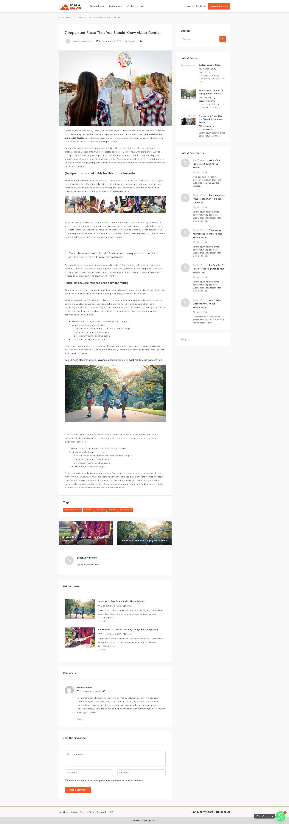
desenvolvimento (83, 41)
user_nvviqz (204, 72)
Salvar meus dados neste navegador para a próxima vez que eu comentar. (105, 780)
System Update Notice (210, 65)
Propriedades (97, 6)
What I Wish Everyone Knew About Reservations (207, 304)
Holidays (100, 509)
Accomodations (73, 509)
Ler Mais (102, 621)
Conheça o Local (135, 6)
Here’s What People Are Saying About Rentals (211, 92)
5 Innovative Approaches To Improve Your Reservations (207, 234)
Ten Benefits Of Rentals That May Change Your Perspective (208, 269)
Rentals (69, 17)
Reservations (125, 509)
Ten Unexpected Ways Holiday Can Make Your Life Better (209, 199)
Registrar (201, 6)
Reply (80, 719)
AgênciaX (151, 820)
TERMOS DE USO (223, 812)
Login (187, 6)
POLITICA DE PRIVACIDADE (202, 812)
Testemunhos (115, 6)
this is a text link (88, 141)
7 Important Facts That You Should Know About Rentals (211, 119)
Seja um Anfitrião (219, 6)
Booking (88, 509)
